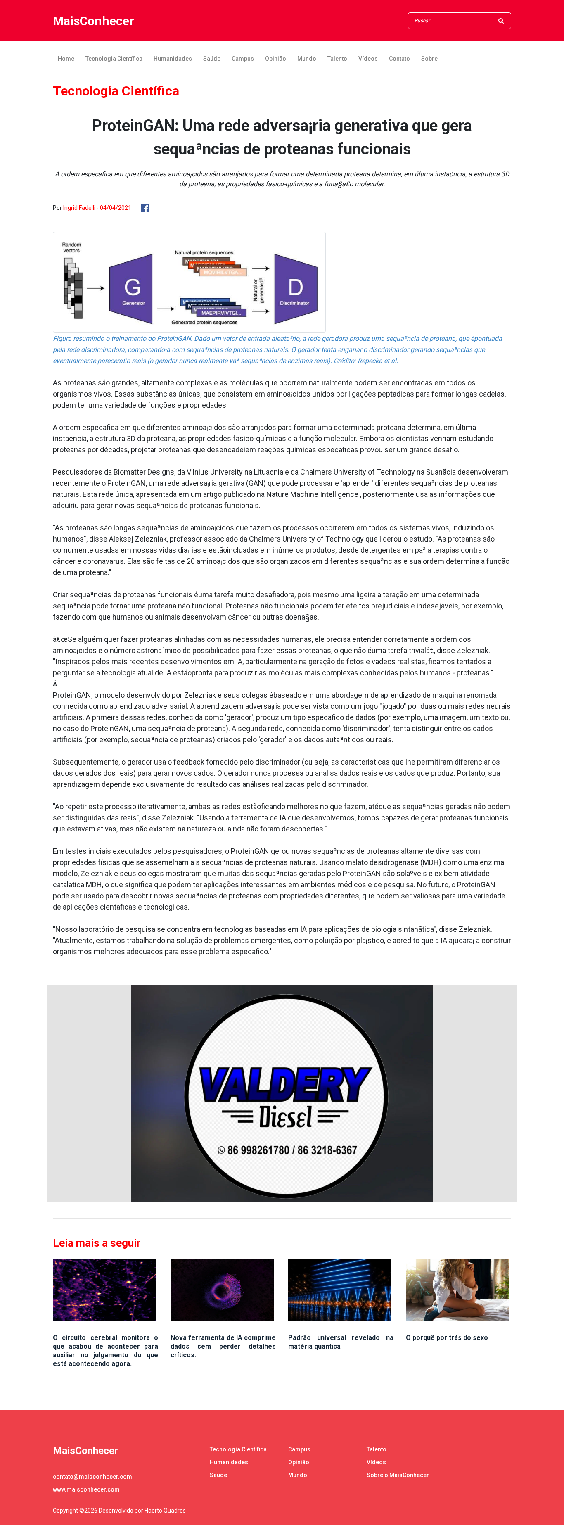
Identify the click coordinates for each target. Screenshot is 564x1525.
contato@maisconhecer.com (92, 1476)
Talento (337, 58)
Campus (243, 58)
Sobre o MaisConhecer (398, 1475)
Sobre (429, 58)
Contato (399, 58)
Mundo (306, 58)
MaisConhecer (93, 21)
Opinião (275, 58)
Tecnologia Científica (113, 58)
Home (66, 58)
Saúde (211, 58)
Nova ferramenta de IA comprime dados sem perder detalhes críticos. (223, 1346)
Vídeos (368, 58)
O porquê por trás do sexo (447, 1338)
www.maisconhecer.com (86, 1489)
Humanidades (173, 58)
